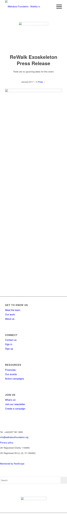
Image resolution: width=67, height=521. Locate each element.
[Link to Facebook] (36, 517)
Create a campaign (15, 408)
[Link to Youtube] (51, 517)
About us (9, 318)
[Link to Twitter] (41, 517)
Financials (10, 369)
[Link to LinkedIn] (56, 517)
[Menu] (57, 6)
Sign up (9, 348)
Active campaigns (14, 378)
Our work (10, 314)
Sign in (8, 344)
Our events (11, 374)
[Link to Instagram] (46, 517)
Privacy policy (6, 442)
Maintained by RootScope (12, 463)
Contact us (11, 339)
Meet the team (12, 310)
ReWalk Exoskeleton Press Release (33, 60)
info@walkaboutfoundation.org (14, 437)
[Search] (50, 6)
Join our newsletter (15, 404)
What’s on (10, 399)
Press (40, 81)
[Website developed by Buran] (0, 458)
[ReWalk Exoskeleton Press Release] (33, 36)
